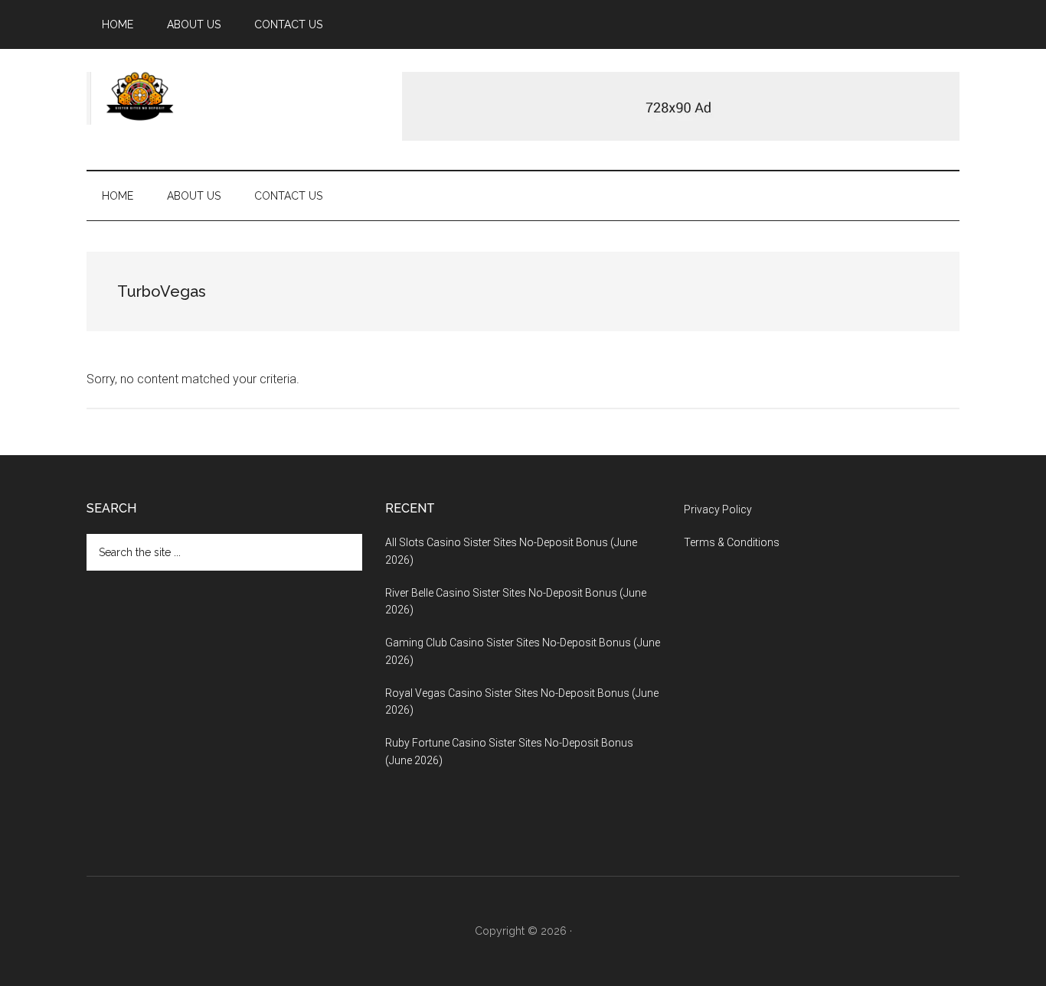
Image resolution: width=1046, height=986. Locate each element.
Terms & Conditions (732, 542)
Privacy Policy (718, 509)
